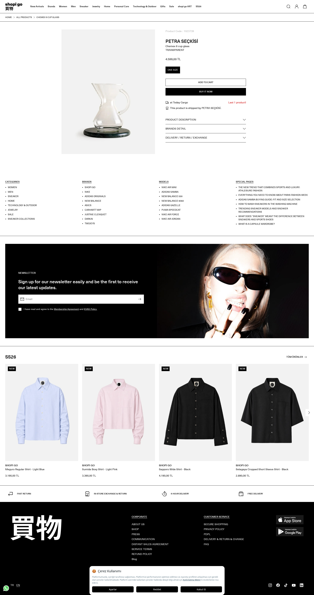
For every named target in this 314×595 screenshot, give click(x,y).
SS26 (198, 6)
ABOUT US (138, 524)
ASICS (88, 205)
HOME (11, 201)
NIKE (87, 192)
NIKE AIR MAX (169, 187)
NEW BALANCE (93, 201)
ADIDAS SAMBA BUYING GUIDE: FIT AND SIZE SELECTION (269, 199)
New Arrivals (37, 6)
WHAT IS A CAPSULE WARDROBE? (256, 224)
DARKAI (89, 219)
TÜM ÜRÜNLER (294, 357)
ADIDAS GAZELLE (171, 205)
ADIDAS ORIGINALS (95, 196)
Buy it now (205, 91)
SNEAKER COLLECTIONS (21, 219)
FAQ (206, 544)
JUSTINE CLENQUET (95, 214)
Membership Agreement (66, 309)
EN (18, 585)
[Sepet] (305, 6)
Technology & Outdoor (144, 6)
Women (63, 6)
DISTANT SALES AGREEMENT (150, 544)
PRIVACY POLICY (214, 529)
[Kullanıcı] (297, 6)
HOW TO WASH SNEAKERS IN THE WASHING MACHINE (267, 204)
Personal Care (121, 6)
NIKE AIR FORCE (170, 214)
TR (12, 585)
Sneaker (84, 6)
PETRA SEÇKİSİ (182, 41)
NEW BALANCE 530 (172, 196)
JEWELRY (13, 210)
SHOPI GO (90, 187)
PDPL (207, 534)
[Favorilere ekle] (148, 35)
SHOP (135, 529)
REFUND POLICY (142, 554)
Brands (51, 6)
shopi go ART (185, 6)
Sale (171, 6)
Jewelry (96, 6)
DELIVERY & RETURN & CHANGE (224, 539)
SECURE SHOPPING (216, 524)
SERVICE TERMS (142, 549)
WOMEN (12, 187)
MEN (10, 192)
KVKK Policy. (90, 309)
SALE (11, 214)
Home (107, 6)
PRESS (136, 534)
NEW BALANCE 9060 (173, 201)
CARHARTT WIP (93, 210)
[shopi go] (13, 6)
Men (73, 6)
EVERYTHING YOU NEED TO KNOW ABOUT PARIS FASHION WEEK (273, 195)
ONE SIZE (173, 70)
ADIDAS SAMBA (170, 192)
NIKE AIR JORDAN (171, 219)
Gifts (162, 6)
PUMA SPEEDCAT (171, 210)
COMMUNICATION (143, 539)
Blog (134, 559)
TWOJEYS (90, 223)
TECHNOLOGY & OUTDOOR (22, 205)
